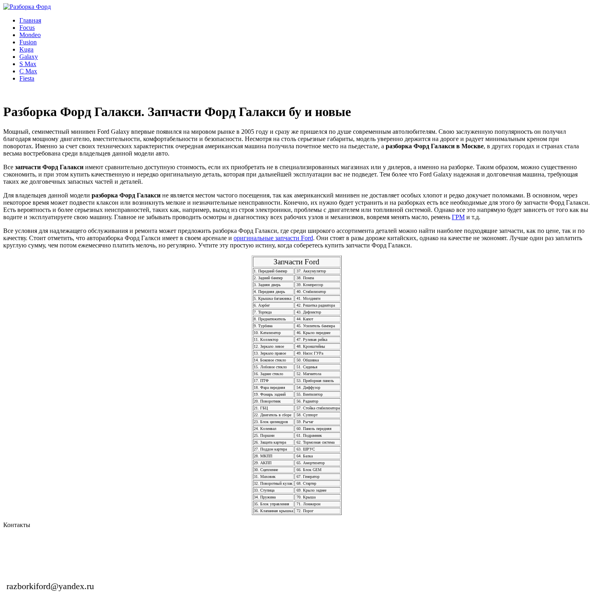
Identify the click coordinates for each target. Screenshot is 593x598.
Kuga (26, 49)
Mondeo (30, 34)
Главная (30, 20)
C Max (28, 71)
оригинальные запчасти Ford (273, 238)
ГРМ (458, 217)
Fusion (28, 42)
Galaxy (28, 56)
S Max (27, 63)
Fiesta (26, 78)
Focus (27, 27)
